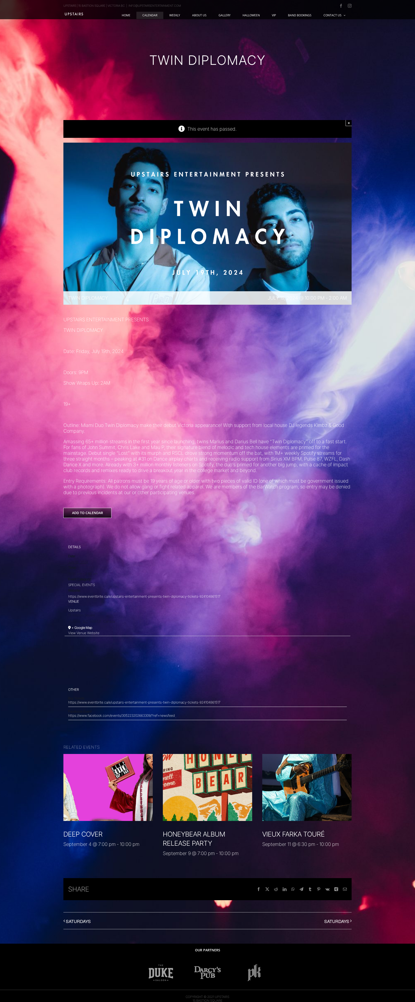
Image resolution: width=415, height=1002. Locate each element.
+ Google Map (82, 627)
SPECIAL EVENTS (81, 585)
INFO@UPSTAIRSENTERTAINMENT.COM (154, 5)
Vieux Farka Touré (293, 834)
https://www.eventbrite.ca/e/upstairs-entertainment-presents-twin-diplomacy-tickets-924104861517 (144, 596)
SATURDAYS (78, 921)
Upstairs (74, 610)
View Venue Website (83, 633)
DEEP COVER (83, 834)
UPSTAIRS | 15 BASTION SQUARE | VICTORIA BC (94, 5)
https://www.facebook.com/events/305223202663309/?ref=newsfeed (121, 715)
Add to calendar (87, 513)
